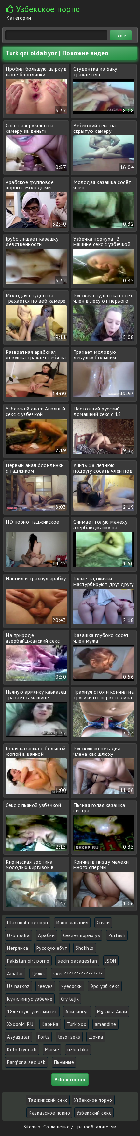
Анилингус (77, 1011)
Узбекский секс (94, 1113)
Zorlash (117, 935)
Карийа (50, 1024)
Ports (44, 1037)
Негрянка (17, 948)
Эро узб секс (104, 986)
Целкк (38, 973)
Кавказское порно (49, 1113)
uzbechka (78, 1049)
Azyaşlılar (18, 1037)
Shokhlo (85, 948)
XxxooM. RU (20, 1024)
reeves (45, 986)
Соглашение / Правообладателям (80, 1126)
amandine (105, 1024)
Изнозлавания (72, 923)
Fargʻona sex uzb (26, 1062)
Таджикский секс (48, 1100)
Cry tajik (70, 999)
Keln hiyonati (22, 1049)
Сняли (103, 923)
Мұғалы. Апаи (112, 1011)
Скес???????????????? (78, 973)
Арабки (46, 935)
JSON (110, 961)
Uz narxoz (18, 986)
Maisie (52, 1049)
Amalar (15, 973)
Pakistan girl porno (28, 961)
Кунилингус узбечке (29, 999)
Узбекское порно (93, 1100)
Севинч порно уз (81, 935)
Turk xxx (76, 1024)
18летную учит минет (32, 1011)
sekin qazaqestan (77, 961)
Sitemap (32, 1126)
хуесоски (71, 986)
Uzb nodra (18, 935)
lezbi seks (69, 1037)
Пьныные (64, 1062)
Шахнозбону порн (27, 923)
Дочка (96, 1037)
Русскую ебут (51, 948)
